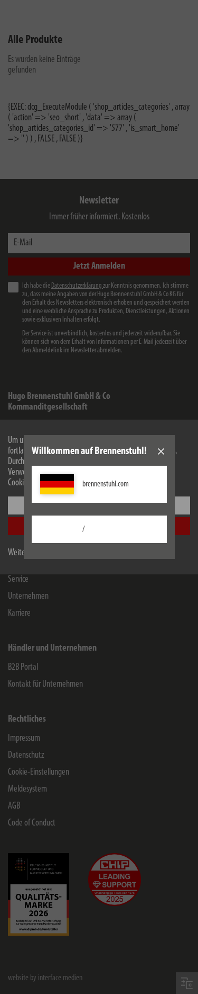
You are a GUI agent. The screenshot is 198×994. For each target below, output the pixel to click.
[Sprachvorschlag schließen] (161, 451)
